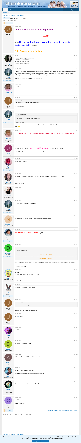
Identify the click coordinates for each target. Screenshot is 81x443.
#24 (77, 381)
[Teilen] (75, 26)
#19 (77, 313)
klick (19, 316)
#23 (77, 367)
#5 (77, 97)
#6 (77, 111)
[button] (16, 9)
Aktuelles (12, 10)
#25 (77, 397)
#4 (77, 84)
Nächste (9, 23)
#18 (77, 299)
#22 (77, 354)
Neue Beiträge (6, 12)
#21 (77, 340)
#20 (77, 327)
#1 (77, 26)
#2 (77, 55)
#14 (77, 229)
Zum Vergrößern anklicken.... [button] (46, 258)
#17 (77, 284)
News (19, 10)
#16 (77, 269)
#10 (77, 173)
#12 (77, 200)
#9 (77, 158)
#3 (77, 69)
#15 (77, 244)
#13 (77, 216)
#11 (77, 187)
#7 (77, 130)
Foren (5, 10)
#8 (77, 145)
